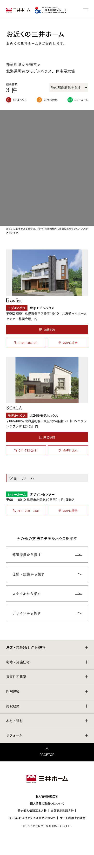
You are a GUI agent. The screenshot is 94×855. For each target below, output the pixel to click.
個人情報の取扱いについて (47, 803)
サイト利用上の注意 (73, 818)
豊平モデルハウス (31, 307)
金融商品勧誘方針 (62, 811)
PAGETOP (47, 754)
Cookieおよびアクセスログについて (32, 818)
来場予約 (49, 329)
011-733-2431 (28, 450)
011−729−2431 (28, 510)
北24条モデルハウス (33, 415)
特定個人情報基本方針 (32, 811)
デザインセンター (31, 494)
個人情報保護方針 (47, 796)
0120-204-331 (28, 342)
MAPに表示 (70, 342)
